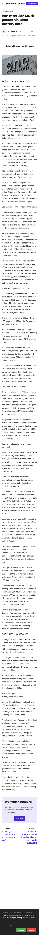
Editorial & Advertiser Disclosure (20, 46)
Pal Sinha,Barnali (14, 31)
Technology (7, 12)
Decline (31, 930)
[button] (3, 3)
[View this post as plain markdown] (32, 31)
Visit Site (19, 818)
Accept (21, 930)
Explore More (32, 4)
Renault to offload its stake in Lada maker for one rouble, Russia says (29, 837)
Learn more (7, 925)
